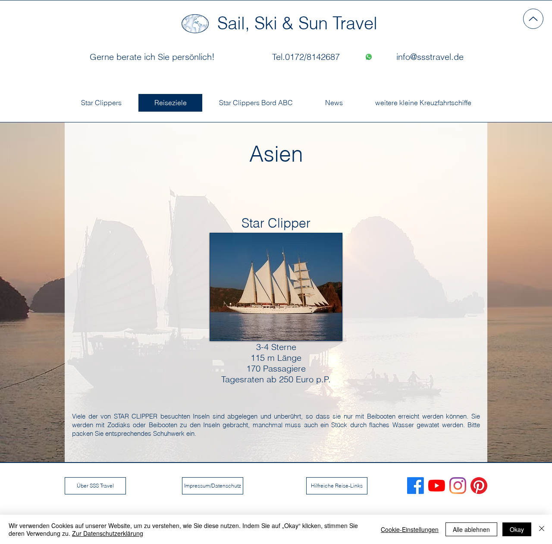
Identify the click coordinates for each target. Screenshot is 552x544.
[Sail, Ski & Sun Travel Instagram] (457, 485)
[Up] (533, 19)
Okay (517, 529)
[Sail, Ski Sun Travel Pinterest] (478, 485)
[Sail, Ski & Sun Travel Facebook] (415, 485)
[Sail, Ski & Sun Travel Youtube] (436, 485)
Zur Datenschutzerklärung (107, 533)
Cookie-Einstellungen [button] (410, 529)
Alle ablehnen (471, 529)
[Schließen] (541, 529)
